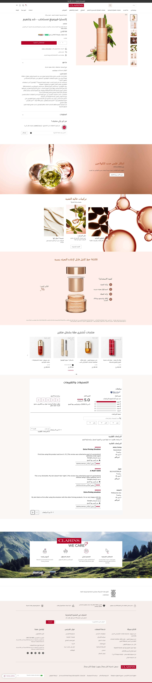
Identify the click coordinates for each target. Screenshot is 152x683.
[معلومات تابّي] (47, 35)
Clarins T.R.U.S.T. (38, 125)
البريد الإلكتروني (40, 634)
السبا (73, 644)
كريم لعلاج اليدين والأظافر (129, 651)
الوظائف (72, 650)
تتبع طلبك (102, 644)
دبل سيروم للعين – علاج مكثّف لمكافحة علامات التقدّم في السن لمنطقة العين (123, 640)
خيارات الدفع (102, 640)
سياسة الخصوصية (92, 675)
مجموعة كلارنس (70, 634)
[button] (133, 18)
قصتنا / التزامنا (70, 637)
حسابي (103, 650)
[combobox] (30, 675)
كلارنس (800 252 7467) (32, 638)
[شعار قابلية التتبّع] (64, 127)
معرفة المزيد (54, 70)
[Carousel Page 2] (75, 374)
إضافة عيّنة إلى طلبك (46, 49)
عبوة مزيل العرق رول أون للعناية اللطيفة (125, 648)
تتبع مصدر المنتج (70, 640)
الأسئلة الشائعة (101, 647)
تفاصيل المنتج (64, 28)
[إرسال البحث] (110, 5)
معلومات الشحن (100, 634)
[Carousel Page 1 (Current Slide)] (76, 374)
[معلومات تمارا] (40, 35)
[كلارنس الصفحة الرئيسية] (76, 5)
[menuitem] (26, 5)
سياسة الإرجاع (101, 637)
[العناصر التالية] (27, 355)
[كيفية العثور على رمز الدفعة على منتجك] (31, 133)
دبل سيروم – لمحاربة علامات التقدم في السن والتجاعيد (124, 635)
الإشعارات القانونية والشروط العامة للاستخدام (72, 675)
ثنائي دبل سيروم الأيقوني (129, 644)
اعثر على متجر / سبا (69, 647)
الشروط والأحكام (104, 675)
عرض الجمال (101, 653)
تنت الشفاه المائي (131, 657)
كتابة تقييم (65, 23)
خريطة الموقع (53, 675)
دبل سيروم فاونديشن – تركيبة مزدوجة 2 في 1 (124, 654)
